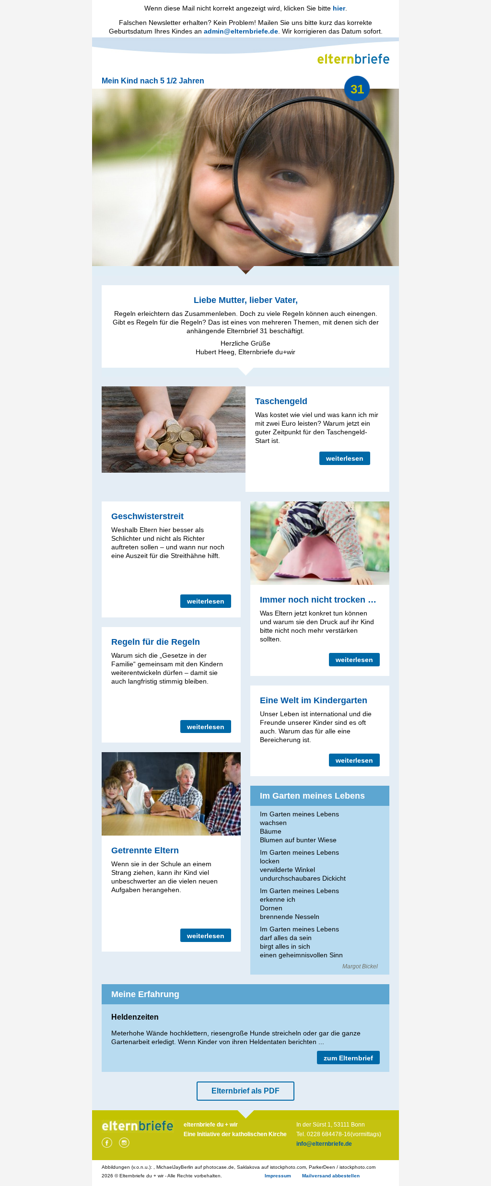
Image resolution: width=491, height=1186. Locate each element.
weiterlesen (344, 458)
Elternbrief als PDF (245, 1091)
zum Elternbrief (348, 1058)
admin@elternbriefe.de (241, 31)
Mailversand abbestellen (331, 1175)
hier (339, 8)
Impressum (278, 1175)
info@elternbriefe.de (324, 1143)
